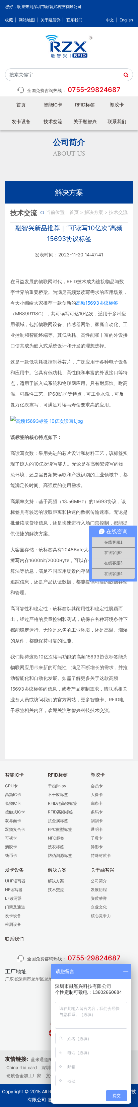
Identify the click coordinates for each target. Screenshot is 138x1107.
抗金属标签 (58, 820)
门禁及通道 (15, 907)
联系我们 (74, 19)
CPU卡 (11, 785)
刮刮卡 (97, 820)
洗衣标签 (56, 846)
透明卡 (97, 829)
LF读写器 (13, 898)
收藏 (9, 19)
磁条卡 (97, 803)
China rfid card (21, 1067)
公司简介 (99, 880)
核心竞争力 (101, 915)
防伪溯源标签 (60, 855)
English (126, 19)
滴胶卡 (11, 846)
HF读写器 (13, 889)
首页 (21, 104)
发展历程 (99, 889)
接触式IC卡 (15, 811)
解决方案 (93, 212)
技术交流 (53, 121)
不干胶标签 (58, 794)
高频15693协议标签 (97, 303)
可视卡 (11, 838)
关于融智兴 (51, 19)
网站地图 (27, 19)
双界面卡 (13, 820)
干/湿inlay (57, 785)
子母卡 (97, 838)
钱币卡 (11, 855)
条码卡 (97, 811)
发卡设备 (13, 915)
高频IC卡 (13, 794)
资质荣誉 (99, 898)
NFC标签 (56, 838)
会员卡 (97, 785)
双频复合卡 (15, 829)
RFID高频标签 (60, 811)
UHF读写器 (15, 880)
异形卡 (97, 846)
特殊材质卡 (101, 855)
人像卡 (97, 794)
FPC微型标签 (60, 829)
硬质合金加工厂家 (23, 1075)
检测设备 (13, 924)
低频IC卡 (13, 803)
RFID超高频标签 (62, 803)
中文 (110, 19)
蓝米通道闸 (42, 1059)
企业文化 (99, 907)
